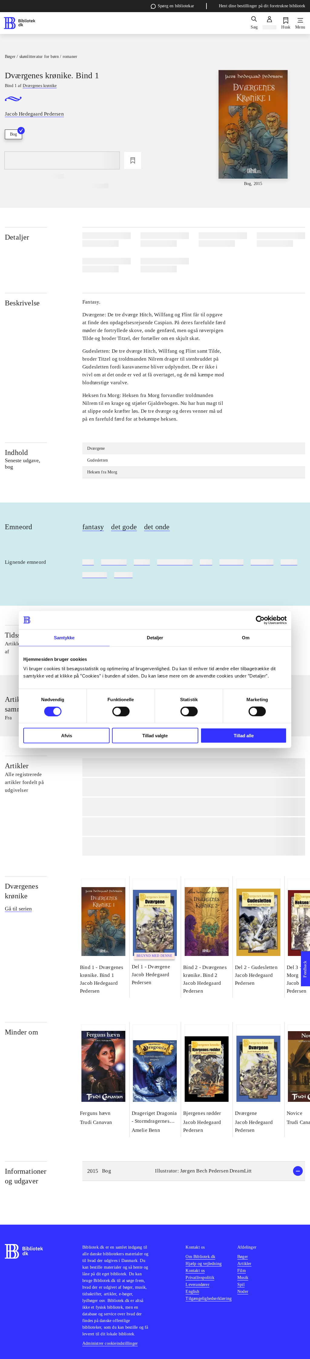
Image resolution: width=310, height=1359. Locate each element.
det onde (157, 527)
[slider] (253, 128)
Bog (13, 134)
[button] (193, 1171)
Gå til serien (18, 909)
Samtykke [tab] (64, 637)
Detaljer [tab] (155, 637)
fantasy (93, 527)
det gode (124, 527)
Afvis (66, 735)
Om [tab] (245, 637)
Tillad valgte (155, 735)
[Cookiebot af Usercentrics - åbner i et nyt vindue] (260, 619)
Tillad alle (244, 735)
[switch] (121, 711)
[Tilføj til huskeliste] (132, 160)
